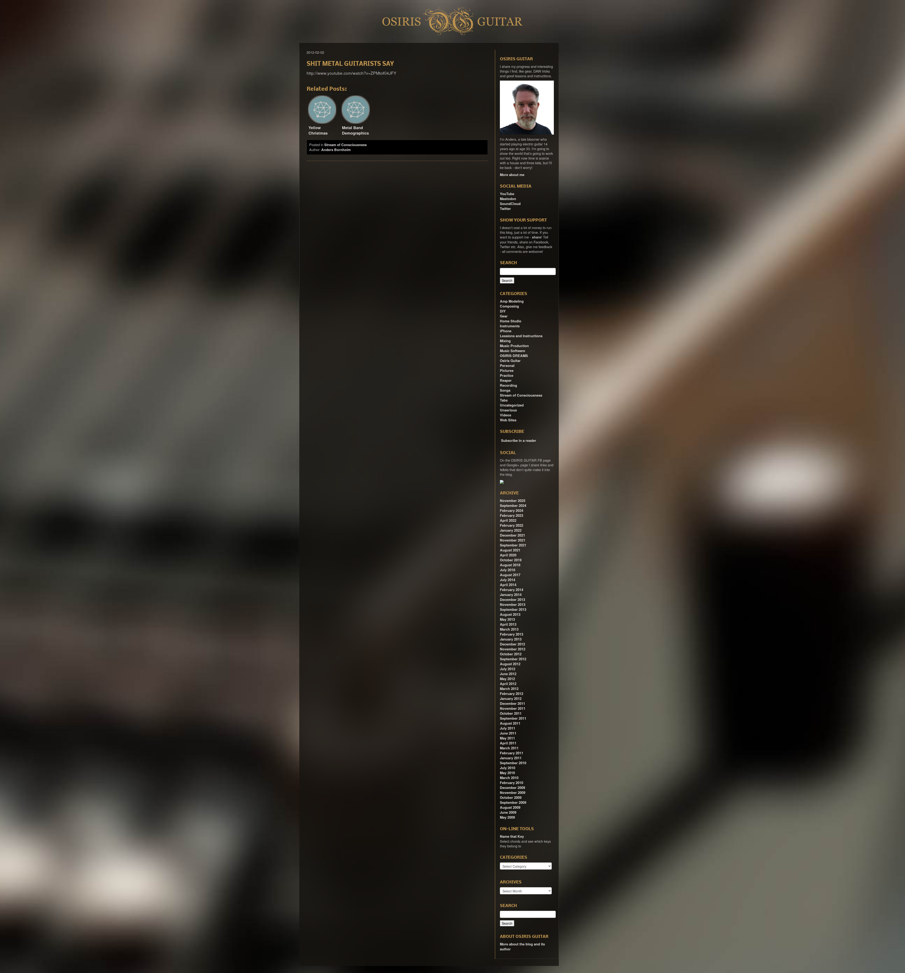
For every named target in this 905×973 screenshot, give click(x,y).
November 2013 (512, 604)
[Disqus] (397, 229)
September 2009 (513, 802)
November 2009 (512, 792)
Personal (507, 365)
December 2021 (512, 535)
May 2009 (507, 817)
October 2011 (511, 713)
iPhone (505, 330)
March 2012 (509, 688)
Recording (508, 385)
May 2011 (507, 738)
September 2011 (513, 718)
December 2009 (512, 787)
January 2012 (511, 698)
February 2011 (511, 753)
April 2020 (508, 555)
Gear (504, 316)
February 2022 (511, 525)
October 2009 (511, 797)
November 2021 (512, 540)
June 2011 (508, 733)
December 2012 (512, 644)
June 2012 (508, 673)
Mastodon (508, 198)
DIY (503, 311)
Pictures (507, 370)
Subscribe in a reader (518, 440)
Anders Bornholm (336, 149)
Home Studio (510, 321)
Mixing (505, 340)
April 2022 (508, 520)
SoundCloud (510, 203)
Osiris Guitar (510, 360)
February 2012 (511, 693)
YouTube (507, 193)
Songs (505, 390)
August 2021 (510, 550)
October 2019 (511, 560)
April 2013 (508, 624)
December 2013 (512, 599)
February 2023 (511, 515)
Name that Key (512, 836)
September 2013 (513, 609)
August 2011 (510, 723)
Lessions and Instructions (521, 335)
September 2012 (513, 659)
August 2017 (510, 574)
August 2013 (510, 614)
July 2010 (507, 767)
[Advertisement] (587, 113)
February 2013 (511, 634)
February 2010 (511, 782)
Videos (505, 415)
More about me (512, 174)
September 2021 (513, 545)
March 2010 (509, 777)
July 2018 (507, 569)
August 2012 (510, 663)
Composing (509, 306)
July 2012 (507, 668)
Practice (506, 375)
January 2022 (511, 530)
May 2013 (507, 619)
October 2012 (511, 654)
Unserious (508, 410)
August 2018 (510, 564)
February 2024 (511, 510)
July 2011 (507, 728)
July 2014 (507, 579)
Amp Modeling (512, 301)
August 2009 (510, 807)
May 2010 (507, 772)
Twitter (505, 208)
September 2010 (513, 762)
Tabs (504, 400)
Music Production (514, 345)
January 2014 (511, 594)
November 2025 (512, 500)
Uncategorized (512, 405)
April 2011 (508, 743)
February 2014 (511, 589)
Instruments (510, 326)
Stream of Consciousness (345, 144)
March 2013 (509, 629)
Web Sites (508, 420)
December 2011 (512, 703)
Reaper (506, 380)
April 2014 (508, 584)
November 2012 (512, 649)
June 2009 (508, 812)
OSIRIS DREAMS (514, 355)
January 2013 (511, 639)
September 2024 (513, 505)
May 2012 (507, 678)
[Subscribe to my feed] (500, 439)
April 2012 (508, 683)
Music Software (512, 350)
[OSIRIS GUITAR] (502, 481)
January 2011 (511, 757)
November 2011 (512, 708)
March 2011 (509, 748)
